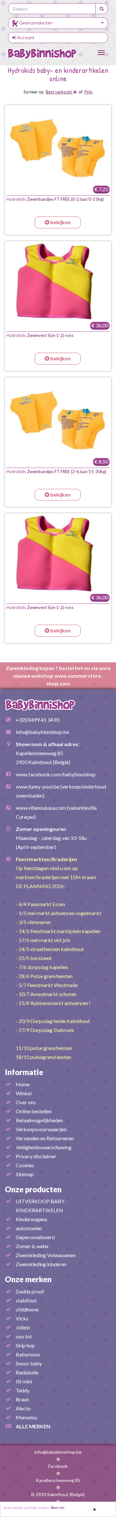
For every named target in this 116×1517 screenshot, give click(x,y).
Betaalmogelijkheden (39, 1120)
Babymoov (28, 1354)
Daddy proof (30, 1291)
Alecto (23, 1408)
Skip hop (25, 1345)
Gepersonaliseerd (35, 1237)
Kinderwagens (31, 1219)
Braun (22, 1399)
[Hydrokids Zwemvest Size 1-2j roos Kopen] (58, 281)
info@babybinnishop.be (42, 732)
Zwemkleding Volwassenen (46, 1255)
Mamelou (26, 1417)
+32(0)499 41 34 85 (38, 720)
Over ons (26, 1102)
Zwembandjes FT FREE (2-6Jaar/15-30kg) (56, 471)
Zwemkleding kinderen (41, 1264)
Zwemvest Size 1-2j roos (39, 335)
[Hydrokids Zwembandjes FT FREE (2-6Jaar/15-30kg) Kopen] (58, 417)
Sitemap (25, 1174)
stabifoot (26, 1300)
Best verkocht (59, 91)
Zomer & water (32, 1246)
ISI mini (24, 1381)
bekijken (60, 222)
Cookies (25, 1165)
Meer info (57, 1507)
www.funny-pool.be (37, 786)
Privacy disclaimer (36, 1156)
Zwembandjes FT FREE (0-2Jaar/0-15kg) (55, 199)
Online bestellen (34, 1111)
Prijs (88, 91)
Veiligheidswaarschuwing (44, 1147)
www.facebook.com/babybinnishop (56, 774)
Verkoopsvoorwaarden (41, 1129)
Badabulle (27, 1372)
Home (23, 1084)
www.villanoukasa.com (41, 808)
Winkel (24, 1093)
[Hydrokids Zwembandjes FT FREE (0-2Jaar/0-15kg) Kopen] (58, 145)
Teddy (23, 1390)
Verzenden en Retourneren (45, 1138)
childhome (27, 1309)
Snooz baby (29, 1363)
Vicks (22, 1318)
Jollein (23, 1327)
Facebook (58, 1466)
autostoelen (29, 1228)
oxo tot (24, 1336)
